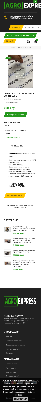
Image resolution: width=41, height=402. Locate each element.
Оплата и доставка (12, 349)
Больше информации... (12, 137)
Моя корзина (10, 372)
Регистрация (10, 368)
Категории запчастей (13, 341)
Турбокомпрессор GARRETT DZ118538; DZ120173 (24, 251)
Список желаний (12, 376)
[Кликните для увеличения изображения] (20, 71)
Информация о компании (15, 345)
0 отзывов (17, 99)
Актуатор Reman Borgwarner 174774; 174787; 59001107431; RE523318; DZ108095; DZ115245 (24, 263)
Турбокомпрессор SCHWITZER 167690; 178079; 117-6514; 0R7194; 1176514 (24, 228)
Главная (8, 337)
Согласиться (20, 399)
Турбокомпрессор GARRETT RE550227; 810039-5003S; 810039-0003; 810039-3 (24, 240)
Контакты (9, 353)
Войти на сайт (11, 364)
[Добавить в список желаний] (20, 102)
